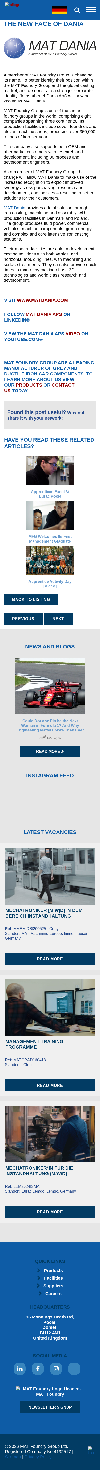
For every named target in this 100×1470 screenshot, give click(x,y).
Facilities (53, 1278)
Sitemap (13, 1456)
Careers (53, 1293)
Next (58, 619)
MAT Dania (14, 207)
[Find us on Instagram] (56, 1369)
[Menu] (90, 10)
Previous (23, 619)
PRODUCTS (29, 385)
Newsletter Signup (50, 1407)
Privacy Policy (38, 1456)
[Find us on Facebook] (38, 1369)
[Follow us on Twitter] (74, 1369)
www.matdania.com (42, 300)
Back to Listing (31, 599)
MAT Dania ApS (44, 314)
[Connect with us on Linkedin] (20, 1369)
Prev (6, 708)
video (73, 333)
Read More (48, 751)
